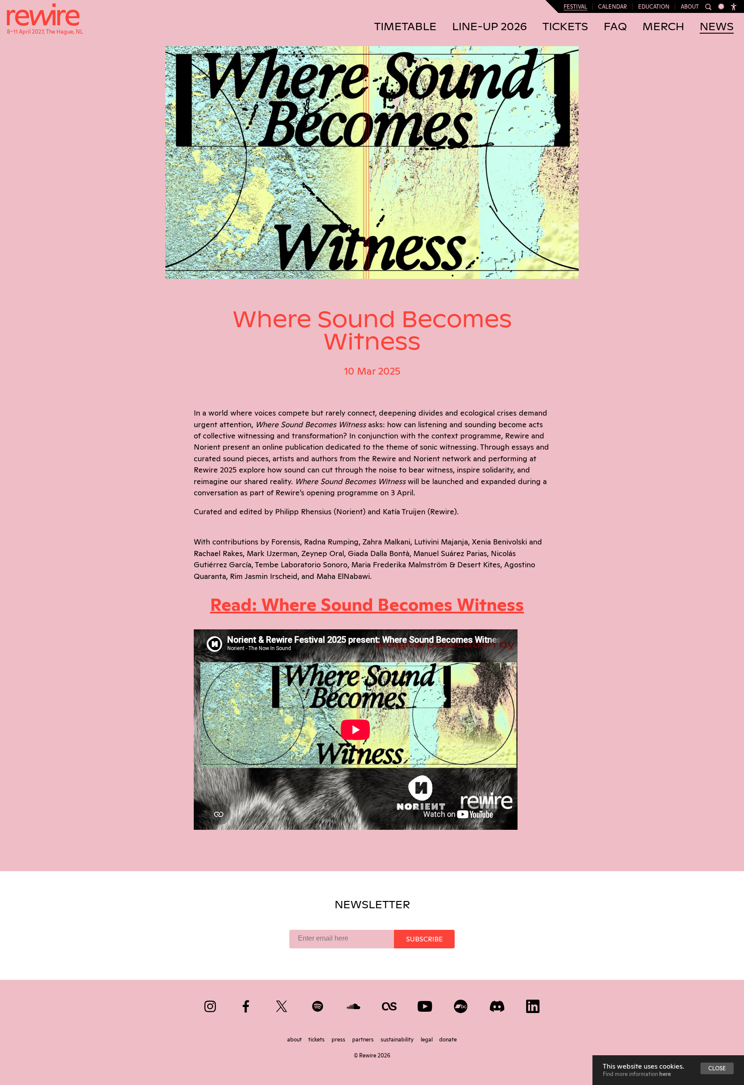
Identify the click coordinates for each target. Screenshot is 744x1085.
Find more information (637, 1073)
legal (427, 1039)
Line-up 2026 (489, 27)
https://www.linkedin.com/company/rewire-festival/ (533, 1004)
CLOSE (717, 1068)
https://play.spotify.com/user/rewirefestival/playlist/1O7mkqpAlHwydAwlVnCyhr (318, 1004)
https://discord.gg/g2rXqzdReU (497, 1004)
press (339, 1039)
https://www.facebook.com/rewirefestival (246, 1004)
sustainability (398, 1039)
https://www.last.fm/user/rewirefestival (390, 1004)
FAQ (615, 27)
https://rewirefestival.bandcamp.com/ (461, 1004)
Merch (663, 27)
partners (363, 1039)
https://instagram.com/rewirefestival (211, 1004)
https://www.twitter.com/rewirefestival (282, 1004)
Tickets (565, 27)
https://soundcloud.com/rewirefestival (354, 1004)
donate (448, 1039)
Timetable (405, 27)
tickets (317, 1039)
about (295, 1039)
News (717, 27)
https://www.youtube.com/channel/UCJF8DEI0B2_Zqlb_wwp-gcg (425, 1004)
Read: (367, 603)
